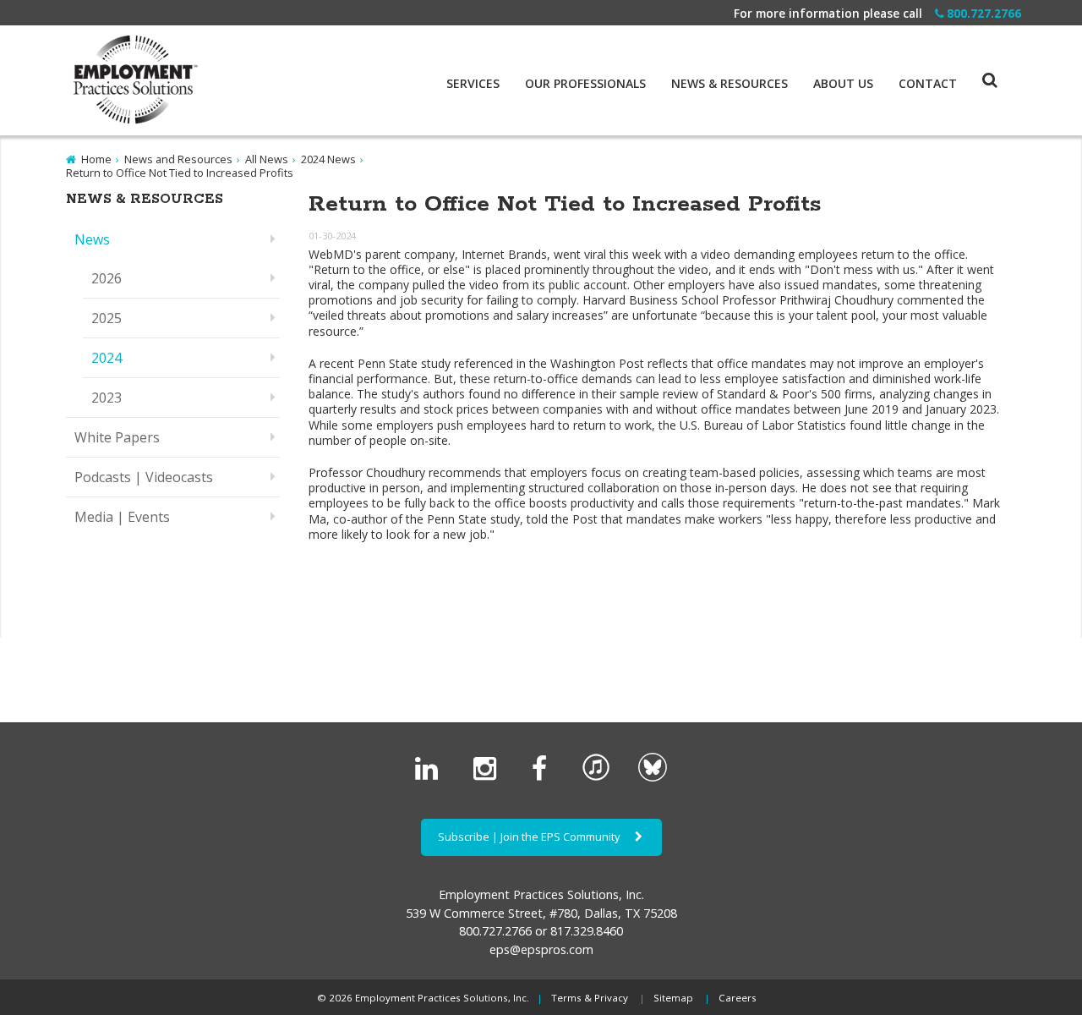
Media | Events (122, 517)
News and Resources (178, 159)
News (92, 239)
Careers (738, 997)
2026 (106, 278)
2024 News (328, 159)
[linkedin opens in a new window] (429, 777)
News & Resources (729, 84)
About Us (843, 84)
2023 (106, 397)
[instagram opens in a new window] (488, 777)
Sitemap (673, 997)
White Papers (117, 437)
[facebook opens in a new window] (542, 777)
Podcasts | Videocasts (143, 477)
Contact (928, 84)
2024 (106, 357)
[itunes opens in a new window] (596, 777)
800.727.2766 (984, 13)
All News (266, 159)
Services (473, 84)
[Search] (977, 63)
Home (96, 159)
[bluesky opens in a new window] (653, 777)
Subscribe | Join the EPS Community (530, 836)
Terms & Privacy (589, 997)
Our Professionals (585, 84)
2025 (106, 318)
